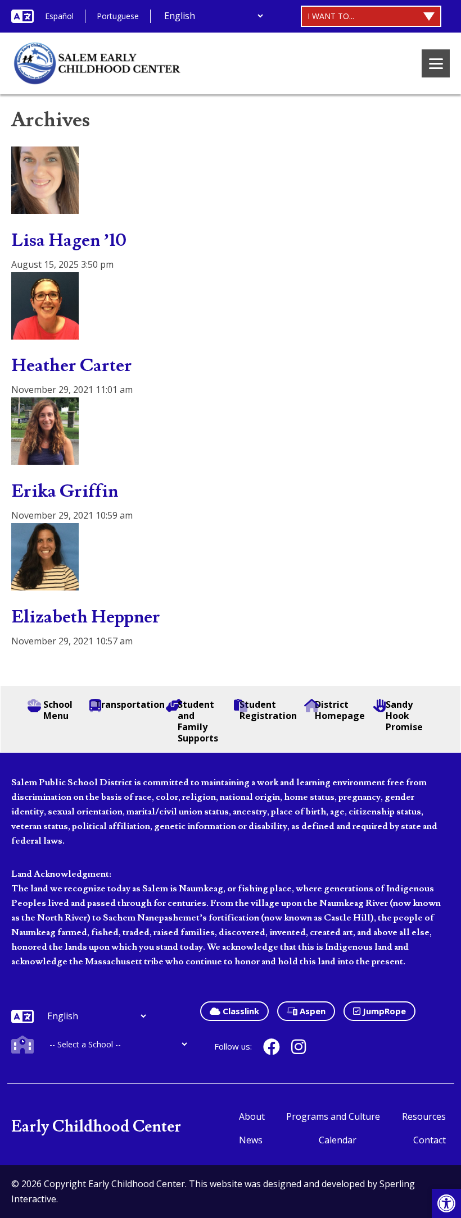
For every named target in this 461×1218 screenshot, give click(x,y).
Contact (429, 1140)
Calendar (337, 1140)
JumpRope (383, 1010)
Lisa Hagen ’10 (68, 240)
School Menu (58, 710)
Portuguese (118, 16)
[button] (446, 1203)
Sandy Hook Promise (404, 715)
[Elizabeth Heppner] (45, 582)
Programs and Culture (333, 1116)
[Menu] (436, 63)
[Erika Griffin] (45, 457)
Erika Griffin (64, 491)
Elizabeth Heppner (85, 617)
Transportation (127, 705)
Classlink (239, 1010)
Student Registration (267, 710)
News (251, 1140)
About (252, 1116)
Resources (424, 1116)
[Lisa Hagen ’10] (45, 206)
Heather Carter (71, 365)
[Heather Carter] (45, 332)
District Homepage (340, 710)
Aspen (311, 1010)
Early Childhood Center (96, 1126)
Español (59, 16)
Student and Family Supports (198, 721)
